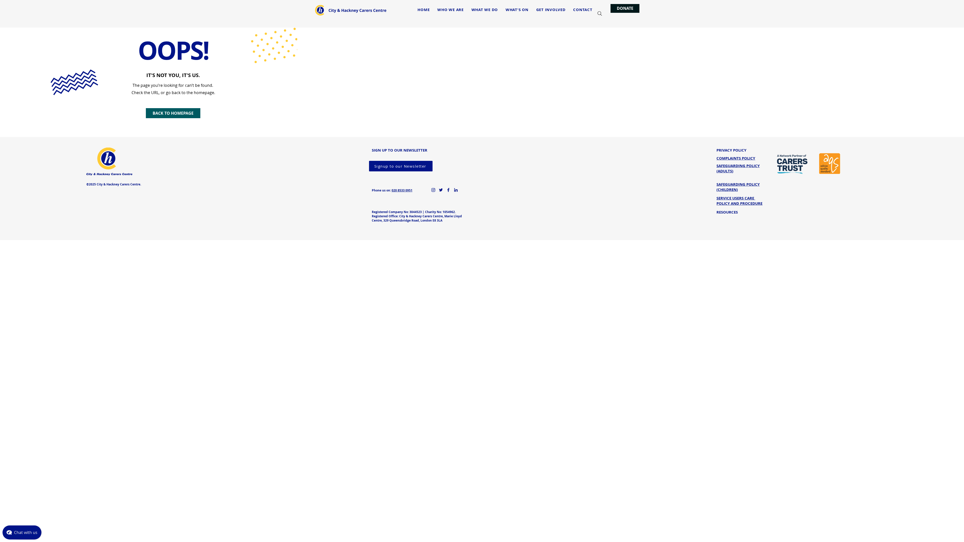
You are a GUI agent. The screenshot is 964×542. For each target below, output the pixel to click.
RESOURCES (727, 212)
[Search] (599, 13)
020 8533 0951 (402, 190)
